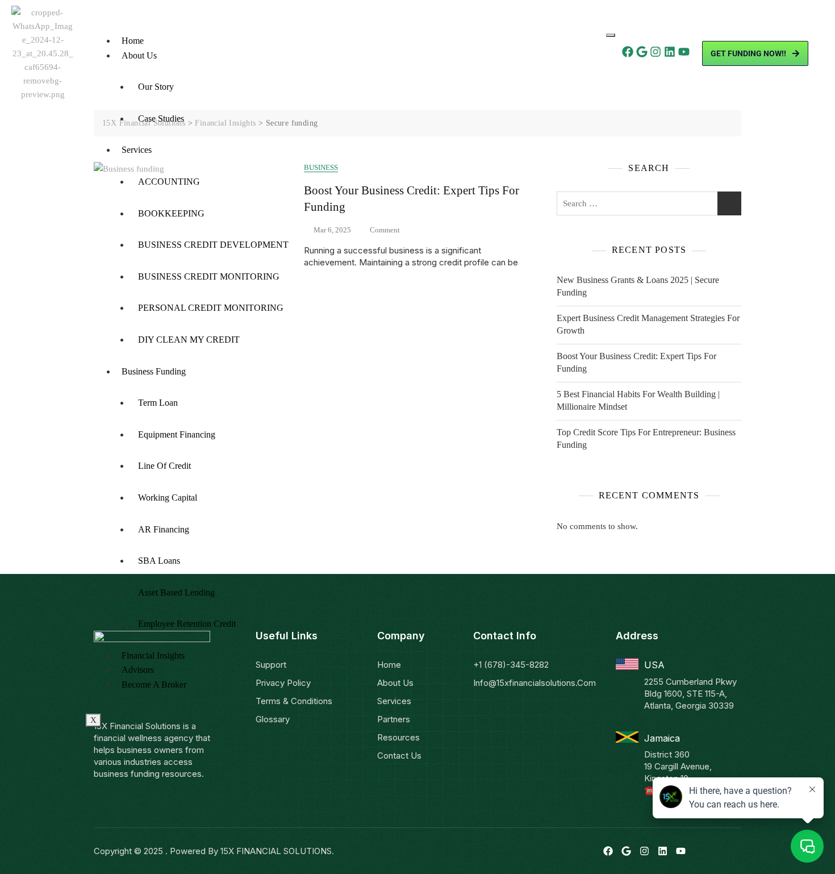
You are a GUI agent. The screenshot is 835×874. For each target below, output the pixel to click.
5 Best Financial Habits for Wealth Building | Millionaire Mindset (638, 400)
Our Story (156, 86)
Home (133, 40)
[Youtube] (684, 51)
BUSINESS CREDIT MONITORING (208, 276)
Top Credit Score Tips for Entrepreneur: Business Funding (646, 438)
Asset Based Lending (176, 592)
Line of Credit (164, 466)
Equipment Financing (176, 434)
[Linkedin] (669, 51)
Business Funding (154, 371)
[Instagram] (655, 51)
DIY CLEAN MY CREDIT (189, 339)
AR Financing (163, 529)
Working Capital (167, 497)
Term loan (158, 402)
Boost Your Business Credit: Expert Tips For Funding (636, 362)
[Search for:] (649, 203)
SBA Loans (159, 560)
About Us (139, 55)
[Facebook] (627, 51)
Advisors (138, 670)
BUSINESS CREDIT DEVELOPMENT (213, 244)
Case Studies (161, 118)
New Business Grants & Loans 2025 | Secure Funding (638, 286)
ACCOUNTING (169, 181)
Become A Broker (154, 684)
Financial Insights (153, 655)
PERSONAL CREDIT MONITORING (210, 308)
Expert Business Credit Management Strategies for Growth (648, 324)
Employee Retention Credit (187, 624)
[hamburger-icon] (610, 35)
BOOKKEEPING (171, 213)
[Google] (642, 51)
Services (137, 150)
